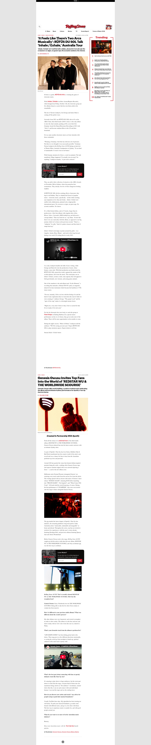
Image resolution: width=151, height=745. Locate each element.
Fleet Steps (48, 314)
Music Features (50, 35)
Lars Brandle (43, 53)
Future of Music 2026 (99, 31)
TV (76, 31)
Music (54, 31)
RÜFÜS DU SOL (60, 94)
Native (77, 732)
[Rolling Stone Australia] (75, 28)
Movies (70, 31)
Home (39, 35)
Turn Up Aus (70, 726)
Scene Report (85, 31)
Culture (62, 31)
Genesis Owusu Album (68, 732)
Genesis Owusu (57, 732)
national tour (63, 440)
